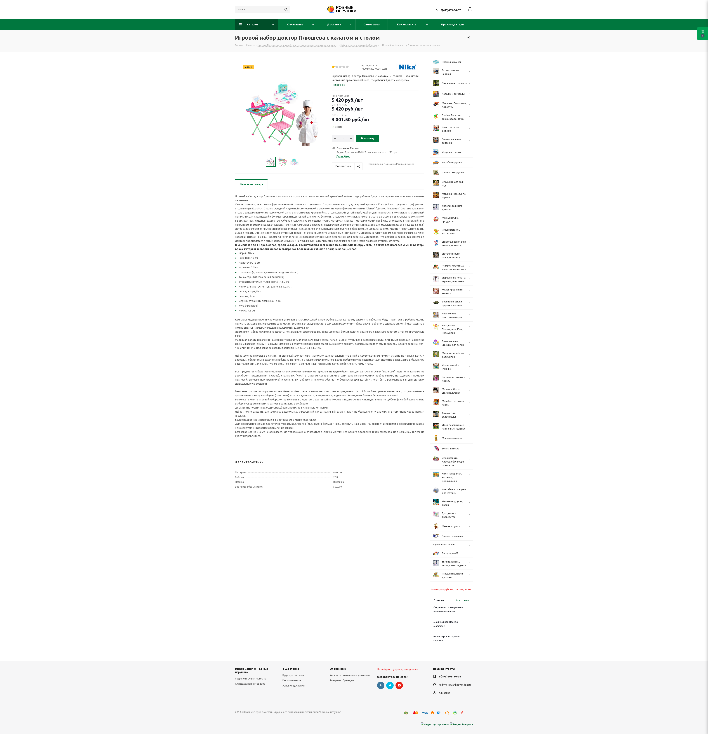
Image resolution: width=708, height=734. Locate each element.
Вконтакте (380, 685)
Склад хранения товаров (250, 683)
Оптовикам (338, 668)
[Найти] (286, 9)
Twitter (390, 685)
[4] (344, 67)
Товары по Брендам (342, 680)
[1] (333, 67)
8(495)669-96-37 (450, 10)
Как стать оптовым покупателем (350, 675)
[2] (337, 67)
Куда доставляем (293, 675)
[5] (347, 67)
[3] (340, 67)
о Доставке (290, 668)
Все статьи (462, 600)
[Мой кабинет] (470, 9)
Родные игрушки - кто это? (251, 678)
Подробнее (343, 156)
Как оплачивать (291, 680)
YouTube (399, 685)
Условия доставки (293, 685)
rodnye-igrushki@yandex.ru (455, 684)
